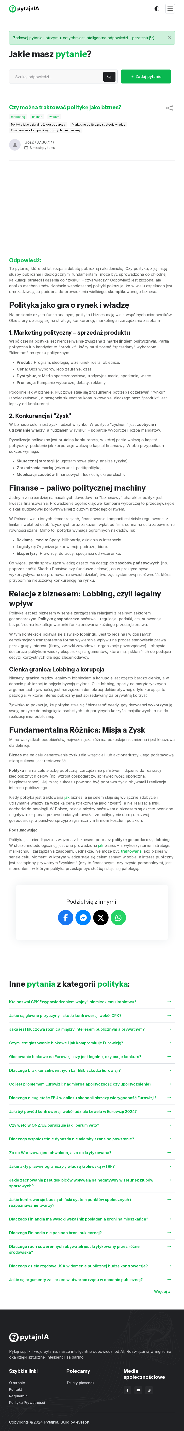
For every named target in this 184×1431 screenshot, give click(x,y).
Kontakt (15, 1389)
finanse (37, 117)
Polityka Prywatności (27, 1402)
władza (54, 117)
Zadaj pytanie (147, 76)
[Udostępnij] (169, 108)
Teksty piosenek (80, 1382)
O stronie (17, 1382)
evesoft (82, 1422)
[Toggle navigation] (170, 9)
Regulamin (18, 1396)
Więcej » (162, 1291)
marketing (18, 117)
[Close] (169, 37)
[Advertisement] (92, 203)
